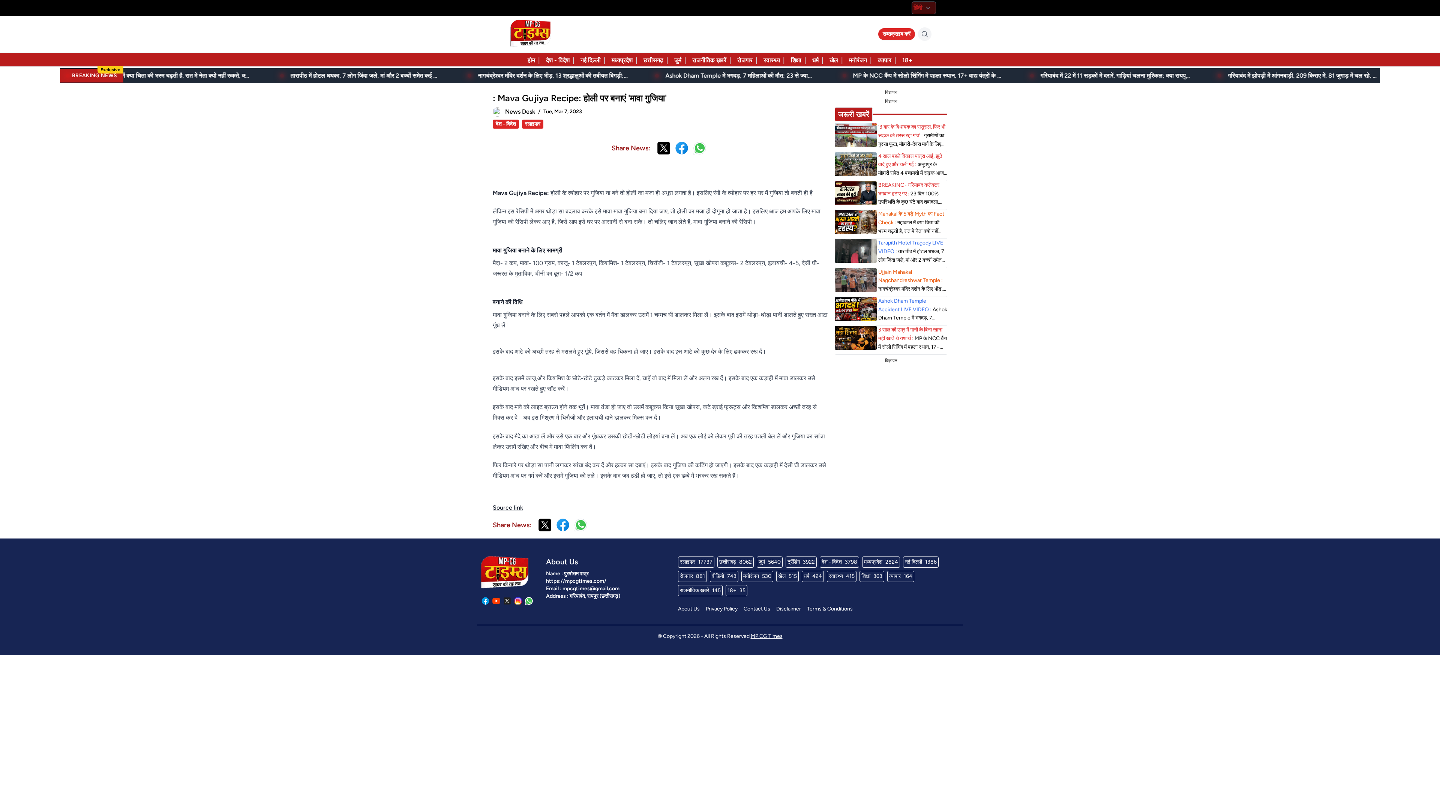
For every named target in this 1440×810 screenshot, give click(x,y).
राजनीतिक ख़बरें (709, 60)
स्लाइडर (532, 124)
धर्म (815, 60)
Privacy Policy (722, 609)
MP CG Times (767, 636)
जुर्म (677, 60)
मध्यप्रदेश (622, 60)
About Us (689, 609)
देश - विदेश (558, 60)
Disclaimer (788, 609)
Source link (508, 507)
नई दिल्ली (590, 60)
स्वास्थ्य (772, 60)
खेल (834, 60)
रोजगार (745, 60)
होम (531, 60)
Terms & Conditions (830, 609)
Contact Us (757, 609)
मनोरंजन (858, 60)
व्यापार (884, 60)
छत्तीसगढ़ (653, 60)
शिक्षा (796, 60)
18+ (907, 60)
